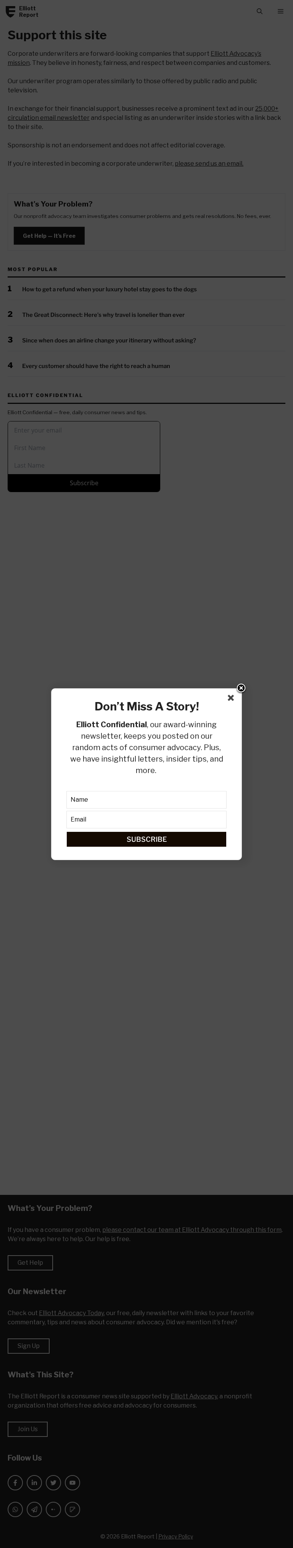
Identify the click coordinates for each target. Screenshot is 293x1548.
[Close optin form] (232, 699)
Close (241, 688)
